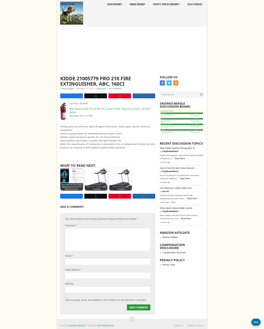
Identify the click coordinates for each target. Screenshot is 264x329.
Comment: (71, 225)
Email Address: (73, 269)
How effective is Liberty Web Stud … (177, 188)
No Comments (115, 88)
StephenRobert (170, 151)
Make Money (137, 4)
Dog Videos (195, 4)
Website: (69, 283)
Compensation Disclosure (174, 252)
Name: (69, 255)
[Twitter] (169, 82)
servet (165, 191)
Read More (180, 158)
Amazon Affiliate (170, 237)
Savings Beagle (66, 88)
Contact (178, 325)
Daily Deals (101, 88)
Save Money (114, 4)
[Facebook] (162, 82)
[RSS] (175, 82)
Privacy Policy (168, 265)
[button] (256, 322)
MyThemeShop (106, 325)
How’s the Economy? (166, 4)
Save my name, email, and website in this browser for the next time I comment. (106, 300)
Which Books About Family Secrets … (177, 208)
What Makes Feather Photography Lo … (179, 148)
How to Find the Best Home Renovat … (178, 168)
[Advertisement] (132, 49)
